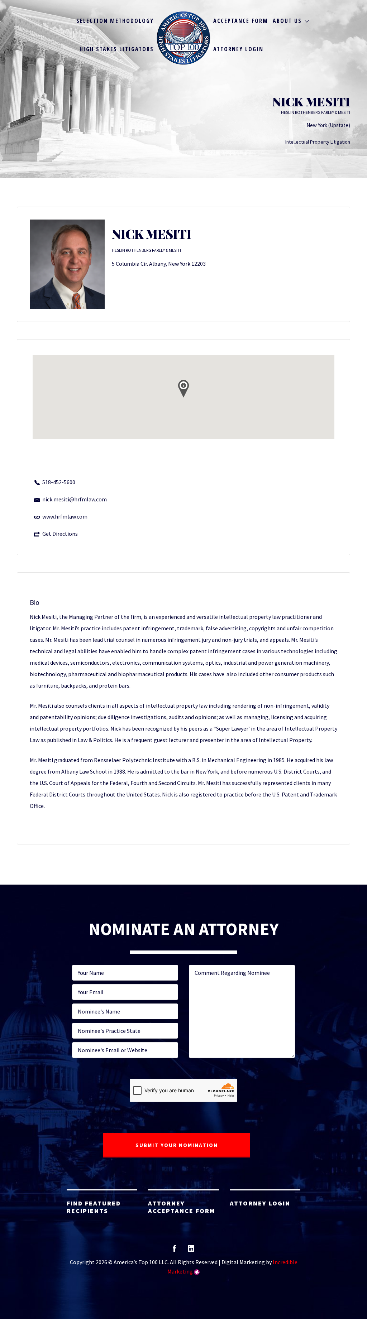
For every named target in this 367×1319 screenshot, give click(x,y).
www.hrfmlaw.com (64, 516)
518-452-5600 (58, 482)
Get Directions (60, 533)
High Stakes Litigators (117, 49)
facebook (174, 1250)
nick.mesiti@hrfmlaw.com (74, 499)
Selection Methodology (115, 21)
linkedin (191, 1250)
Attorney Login (238, 49)
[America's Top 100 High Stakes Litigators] (183, 38)
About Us (287, 21)
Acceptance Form (240, 21)
